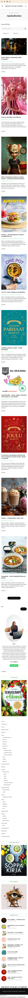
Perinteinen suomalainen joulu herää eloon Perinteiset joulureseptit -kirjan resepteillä (13, 456)
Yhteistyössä (4, 831)
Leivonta (3, 769)
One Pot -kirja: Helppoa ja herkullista (13, 292)
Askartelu (3, 833)
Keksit (5, 778)
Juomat (2, 794)
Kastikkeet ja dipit (7, 750)
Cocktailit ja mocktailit (7, 797)
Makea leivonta (6, 771)
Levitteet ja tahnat (8, 752)
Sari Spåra (3, 671)
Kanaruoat (5, 741)
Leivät (4, 792)
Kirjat (10, 294)
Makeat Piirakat (7, 784)
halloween (5, 806)
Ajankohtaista (4, 61)
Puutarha (3, 732)
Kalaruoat (5, 744)
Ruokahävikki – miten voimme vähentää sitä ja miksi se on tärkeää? (13, 395)
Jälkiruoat (5, 761)
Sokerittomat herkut (5, 764)
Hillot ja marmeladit (8, 754)
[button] (25, 1)
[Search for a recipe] (14, 28)
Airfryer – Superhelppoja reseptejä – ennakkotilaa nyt (13, 235)
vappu (4, 801)
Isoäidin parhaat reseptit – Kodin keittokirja (11, 348)
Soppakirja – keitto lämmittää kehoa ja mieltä (13, 577)
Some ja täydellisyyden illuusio (11, 117)
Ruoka (2, 735)
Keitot (4, 757)
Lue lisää (14, 665)
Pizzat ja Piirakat (6, 789)
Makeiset (3, 766)
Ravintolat (5, 818)
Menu (25, 6)
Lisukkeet (5, 748)
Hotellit (4, 816)
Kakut (5, 774)
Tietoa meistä (4, 823)
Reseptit (16, 238)
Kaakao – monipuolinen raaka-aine (12, 518)
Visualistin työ (4, 724)
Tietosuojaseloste (5, 828)
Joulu (4, 808)
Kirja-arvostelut (6, 820)
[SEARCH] (25, 28)
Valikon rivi (11, 662)
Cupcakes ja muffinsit (8, 782)
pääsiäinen (5, 804)
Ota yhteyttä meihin (5, 836)
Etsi (2, 606)
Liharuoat (5, 739)
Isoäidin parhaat (4, 811)
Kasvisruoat (5, 746)
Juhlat (2, 799)
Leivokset (6, 780)
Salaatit (4, 759)
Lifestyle (11, 61)
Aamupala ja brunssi (7, 737)
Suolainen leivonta (5, 787)
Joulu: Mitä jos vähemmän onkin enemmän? (11, 58)
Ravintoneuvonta (4, 729)
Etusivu (2, 721)
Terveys (21, 238)
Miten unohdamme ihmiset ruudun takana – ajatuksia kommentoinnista (12, 177)
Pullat (5, 776)
